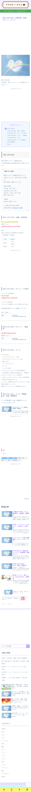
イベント (4, 752)
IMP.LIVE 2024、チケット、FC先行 (17, 133)
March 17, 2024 (18, 207)
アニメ (3, 749)
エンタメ (5, 458)
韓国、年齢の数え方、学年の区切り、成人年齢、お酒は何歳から (15, 662)
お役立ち (4, 728)
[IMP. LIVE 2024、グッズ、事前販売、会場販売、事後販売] (6, 409)
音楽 (16, 458)
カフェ (3, 737)
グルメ (3, 734)
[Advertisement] (15, 37)
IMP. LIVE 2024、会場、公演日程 (16, 131)
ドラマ (3, 755)
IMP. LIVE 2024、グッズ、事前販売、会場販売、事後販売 (20, 408)
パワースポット (5, 773)
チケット (5, 460)
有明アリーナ (17, 460)
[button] (28, 646)
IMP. (20, 458)
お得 (3, 731)
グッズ (25, 458)
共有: (9, 144)
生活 (3, 761)
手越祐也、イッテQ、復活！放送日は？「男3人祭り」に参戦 (15, 679)
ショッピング (5, 740)
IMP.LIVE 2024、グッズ (14, 137)
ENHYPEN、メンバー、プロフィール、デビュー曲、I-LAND (15, 673)
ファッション (5, 767)
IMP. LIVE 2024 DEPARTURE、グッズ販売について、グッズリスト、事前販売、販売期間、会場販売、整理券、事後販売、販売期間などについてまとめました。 (20, 411)
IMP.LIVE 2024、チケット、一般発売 (17, 135)
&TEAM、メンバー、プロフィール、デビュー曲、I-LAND (14, 668)
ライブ (10, 458)
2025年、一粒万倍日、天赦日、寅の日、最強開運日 (14, 658)
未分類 (3, 776)
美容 (3, 770)
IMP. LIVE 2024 (11, 128)
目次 (14, 125)
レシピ (3, 758)
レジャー (4, 764)
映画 (3, 746)
